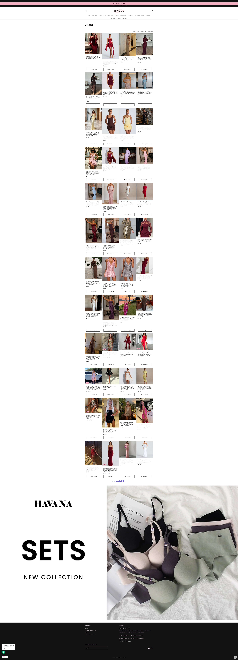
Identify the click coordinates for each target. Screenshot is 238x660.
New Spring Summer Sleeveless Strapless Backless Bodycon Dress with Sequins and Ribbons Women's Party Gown (127, 93)
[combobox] (5, 657)
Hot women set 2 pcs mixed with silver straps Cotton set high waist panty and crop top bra (18, 651)
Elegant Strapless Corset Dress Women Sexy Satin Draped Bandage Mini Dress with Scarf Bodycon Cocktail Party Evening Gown (110, 63)
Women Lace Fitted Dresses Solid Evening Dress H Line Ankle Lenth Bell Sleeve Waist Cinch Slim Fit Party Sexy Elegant (144, 59)
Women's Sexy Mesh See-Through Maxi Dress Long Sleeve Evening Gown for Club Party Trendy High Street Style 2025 (145, 128)
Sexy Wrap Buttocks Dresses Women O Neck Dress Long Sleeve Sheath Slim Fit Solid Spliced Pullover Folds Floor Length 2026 (127, 168)
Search (86, 628)
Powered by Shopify (123, 657)
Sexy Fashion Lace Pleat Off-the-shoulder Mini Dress (109, 387)
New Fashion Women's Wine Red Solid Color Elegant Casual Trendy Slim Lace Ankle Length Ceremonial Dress (93, 57)
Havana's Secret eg (117, 657)
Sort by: (134, 31)
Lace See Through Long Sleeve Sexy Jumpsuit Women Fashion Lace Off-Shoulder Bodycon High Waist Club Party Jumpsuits (127, 354)
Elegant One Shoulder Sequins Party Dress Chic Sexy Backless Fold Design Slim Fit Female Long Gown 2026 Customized (127, 59)
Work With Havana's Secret (90, 634)
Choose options (93, 69)
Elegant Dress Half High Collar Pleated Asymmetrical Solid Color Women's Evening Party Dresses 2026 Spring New (145, 240)
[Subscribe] (105, 648)
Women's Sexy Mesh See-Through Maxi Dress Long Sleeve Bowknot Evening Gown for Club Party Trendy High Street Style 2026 (145, 461)
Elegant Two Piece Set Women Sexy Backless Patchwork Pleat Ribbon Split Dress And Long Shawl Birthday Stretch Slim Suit (145, 315)
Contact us (87, 632)
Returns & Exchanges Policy (90, 630)
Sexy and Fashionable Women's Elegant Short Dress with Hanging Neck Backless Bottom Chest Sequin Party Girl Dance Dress (109, 285)
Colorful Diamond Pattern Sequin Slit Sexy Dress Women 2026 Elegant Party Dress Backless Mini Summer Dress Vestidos (93, 417)
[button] (86, 11)
